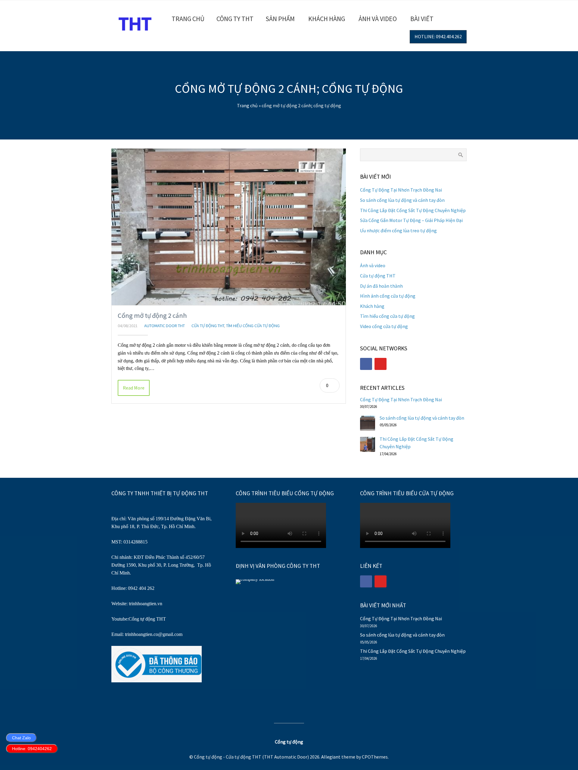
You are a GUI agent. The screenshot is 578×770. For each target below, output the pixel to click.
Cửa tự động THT (207, 325)
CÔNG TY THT (234, 18)
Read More (133, 388)
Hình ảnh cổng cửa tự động (387, 296)
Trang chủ (188, 18)
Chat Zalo (21, 737)
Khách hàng (326, 18)
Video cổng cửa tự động (384, 326)
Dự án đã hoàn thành (381, 286)
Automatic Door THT (164, 325)
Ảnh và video (372, 265)
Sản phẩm (280, 18)
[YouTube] (380, 364)
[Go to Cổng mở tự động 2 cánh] (228, 227)
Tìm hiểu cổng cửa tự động (253, 325)
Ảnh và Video (378, 18)
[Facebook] (366, 364)
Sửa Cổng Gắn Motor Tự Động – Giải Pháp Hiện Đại (411, 220)
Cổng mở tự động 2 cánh (152, 315)
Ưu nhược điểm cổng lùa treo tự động (398, 230)
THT (160, 618)
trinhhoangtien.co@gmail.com (153, 634)
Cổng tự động (142, 618)
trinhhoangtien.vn (145, 603)
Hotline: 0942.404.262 (438, 36)
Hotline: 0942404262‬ (32, 748)
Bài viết (422, 18)
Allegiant (330, 757)
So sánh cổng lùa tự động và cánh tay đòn (402, 200)
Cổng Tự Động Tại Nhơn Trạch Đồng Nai (401, 190)
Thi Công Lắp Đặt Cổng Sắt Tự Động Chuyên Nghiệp (413, 210)
